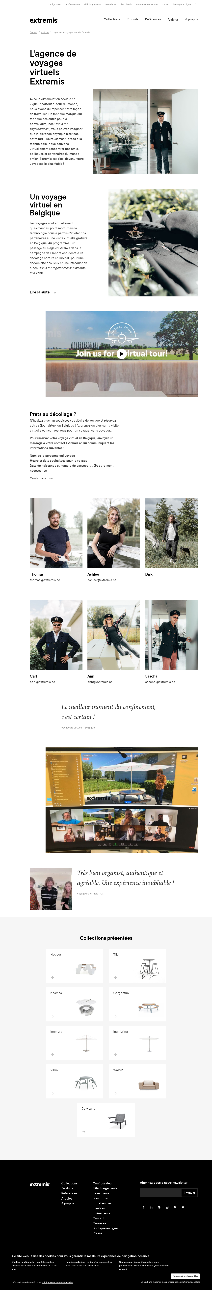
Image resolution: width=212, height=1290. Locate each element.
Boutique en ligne (182, 4)
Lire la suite (40, 292)
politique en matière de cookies (57, 1282)
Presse (97, 1233)
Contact (165, 4)
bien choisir (126, 4)
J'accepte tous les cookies (185, 1276)
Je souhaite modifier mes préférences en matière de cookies (170, 1282)
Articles (173, 19)
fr (195, 4)
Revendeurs (110, 4)
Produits (132, 19)
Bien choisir (101, 1198)
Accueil (33, 32)
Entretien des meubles (147, 4)
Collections (112, 19)
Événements (101, 1213)
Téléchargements (92, 4)
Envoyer (189, 1193)
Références (153, 19)
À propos (191, 19)
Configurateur (54, 4)
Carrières (99, 1223)
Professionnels (72, 4)
